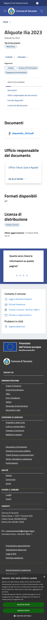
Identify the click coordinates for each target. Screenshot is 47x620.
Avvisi (8, 483)
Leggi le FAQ (11, 553)
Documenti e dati (13, 410)
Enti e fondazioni (13, 397)
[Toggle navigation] (5, 10)
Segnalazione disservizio (16, 549)
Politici (9, 401)
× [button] (44, 577)
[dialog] (23, 597)
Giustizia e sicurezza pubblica (18, 450)
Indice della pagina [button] (16, 82)
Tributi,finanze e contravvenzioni (20, 454)
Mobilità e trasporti (14, 434)
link (22, 599)
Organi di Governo (13, 385)
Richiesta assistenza (14, 557)
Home (5, 21)
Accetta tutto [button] (23, 605)
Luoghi (9, 494)
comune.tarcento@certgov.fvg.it (20, 531)
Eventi (8, 498)
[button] (23, 616)
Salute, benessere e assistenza (19, 458)
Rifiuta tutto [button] (23, 611)
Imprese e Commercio (15, 430)
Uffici (8, 393)
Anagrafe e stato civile (15, 422)
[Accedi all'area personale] (37, 3)
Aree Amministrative (15, 389)
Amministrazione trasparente (18, 570)
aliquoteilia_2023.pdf (23, 133)
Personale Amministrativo (17, 406)
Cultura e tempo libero (15, 426)
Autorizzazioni (12, 463)
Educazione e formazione (16, 446)
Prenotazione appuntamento (18, 545)
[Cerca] (41, 11)
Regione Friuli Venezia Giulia (16, 3)
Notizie (9, 475)
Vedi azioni (22, 57)
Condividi (9, 57)
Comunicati (10, 479)
